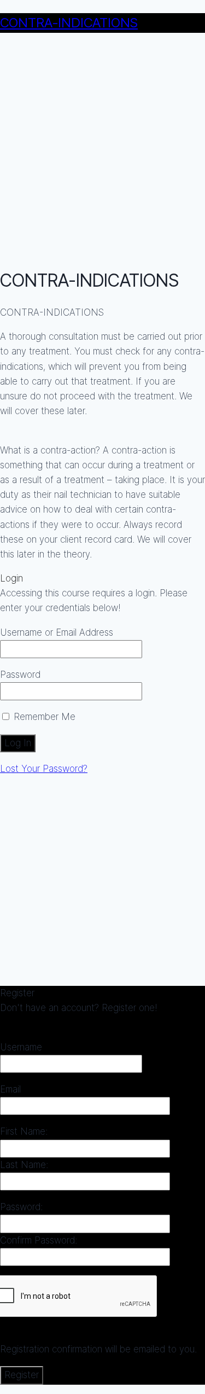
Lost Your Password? (43, 768)
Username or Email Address (56, 632)
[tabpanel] (102, 433)
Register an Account (42, 1023)
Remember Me (43, 716)
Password (20, 674)
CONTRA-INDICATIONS (69, 23)
